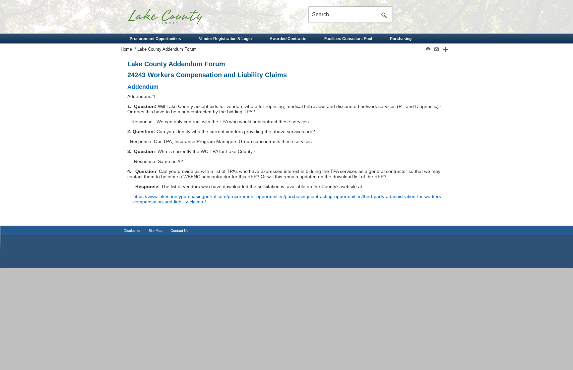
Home (126, 49)
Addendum (143, 86)
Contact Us (179, 231)
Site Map (155, 231)
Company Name (177, 19)
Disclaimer (132, 231)
